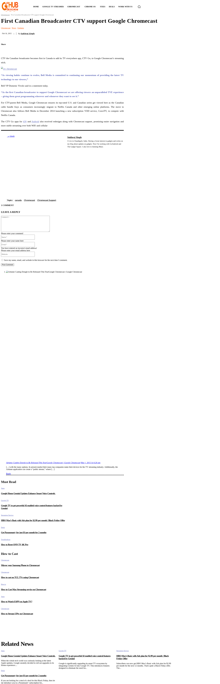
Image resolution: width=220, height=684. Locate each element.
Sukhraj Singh (28, 33)
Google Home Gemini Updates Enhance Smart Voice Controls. (28, 493)
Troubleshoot (5, 539)
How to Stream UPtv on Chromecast (17, 613)
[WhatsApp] (23, 50)
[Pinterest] (14, 50)
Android (35, 121)
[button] (139, 6)
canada (18, 200)
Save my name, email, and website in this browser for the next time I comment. (35, 260)
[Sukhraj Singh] (33, 167)
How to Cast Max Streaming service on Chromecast (23, 589)
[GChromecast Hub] (13, 6)
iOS (25, 121)
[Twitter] (5, 50)
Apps (3, 488)
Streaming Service (7, 515)
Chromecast (5, 15)
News (14, 28)
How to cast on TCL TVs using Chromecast (20, 577)
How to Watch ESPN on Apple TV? (16, 601)
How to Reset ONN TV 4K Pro (14, 544)
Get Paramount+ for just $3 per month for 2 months (23, 532)
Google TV (5, 500)
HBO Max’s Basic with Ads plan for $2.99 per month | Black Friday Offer (33, 520)
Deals (3, 527)
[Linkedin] (68, 151)
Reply (8, 474)
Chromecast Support (46, 200)
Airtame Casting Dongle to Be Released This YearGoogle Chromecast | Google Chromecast (43, 463)
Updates (20, 28)
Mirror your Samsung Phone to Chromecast (20, 565)
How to (3, 584)
